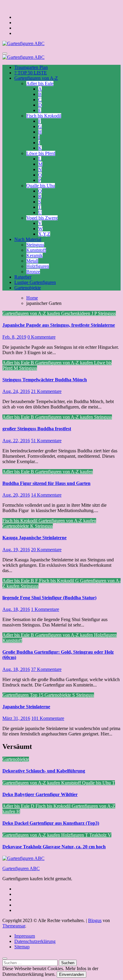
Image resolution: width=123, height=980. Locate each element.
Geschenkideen (76, 313)
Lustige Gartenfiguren (35, 282)
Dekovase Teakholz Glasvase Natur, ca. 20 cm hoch (54, 846)
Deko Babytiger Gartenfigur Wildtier (40, 794)
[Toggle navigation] (4, 53)
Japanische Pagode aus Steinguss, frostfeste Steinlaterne (58, 325)
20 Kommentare (46, 549)
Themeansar (13, 925)
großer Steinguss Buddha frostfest (36, 428)
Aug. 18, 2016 (16, 609)
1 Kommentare (45, 609)
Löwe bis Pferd (40, 153)
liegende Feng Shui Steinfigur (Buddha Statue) (49, 597)
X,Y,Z (44, 233)
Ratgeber (22, 276)
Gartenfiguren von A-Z (36, 78)
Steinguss (35, 244)
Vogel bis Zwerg (42, 217)
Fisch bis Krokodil (43, 115)
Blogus (95, 920)
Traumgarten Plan (31, 67)
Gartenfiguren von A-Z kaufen (31, 313)
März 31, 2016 (16, 718)
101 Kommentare (47, 718)
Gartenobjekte (27, 287)
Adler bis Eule (39, 83)
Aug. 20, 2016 (16, 494)
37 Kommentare (46, 669)
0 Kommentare (41, 337)
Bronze (33, 271)
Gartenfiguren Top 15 (23, 695)
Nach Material (27, 239)
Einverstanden (71, 974)
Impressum (24, 935)
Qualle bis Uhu (40, 185)
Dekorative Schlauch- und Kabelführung (43, 770)
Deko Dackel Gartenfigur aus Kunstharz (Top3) (50, 823)
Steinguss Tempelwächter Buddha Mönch (44, 379)
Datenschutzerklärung (35, 941)
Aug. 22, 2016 (16, 440)
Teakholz (98, 835)
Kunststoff (36, 250)
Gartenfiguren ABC (21, 868)
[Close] (4, 958)
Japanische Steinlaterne (26, 706)
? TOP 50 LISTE (30, 72)
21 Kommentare (46, 391)
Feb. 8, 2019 (14, 337)
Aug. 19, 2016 (16, 549)
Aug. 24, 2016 (16, 391)
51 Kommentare (46, 440)
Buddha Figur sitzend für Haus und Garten (46, 483)
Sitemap (22, 946)
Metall (32, 260)
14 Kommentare (46, 494)
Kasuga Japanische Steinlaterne (34, 537)
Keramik (34, 255)
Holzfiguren (37, 266)
